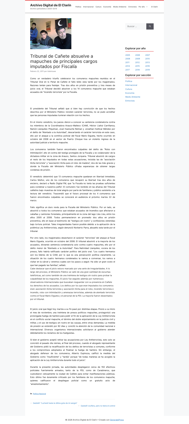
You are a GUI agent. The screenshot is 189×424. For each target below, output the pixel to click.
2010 (147, 58)
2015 (137, 66)
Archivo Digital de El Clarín (50, 5)
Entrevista (132, 7)
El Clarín (154, 7)
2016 (147, 66)
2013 (147, 62)
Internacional (88, 7)
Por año (142, 7)
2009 (137, 58)
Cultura (98, 7)
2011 (127, 62)
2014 (127, 66)
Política (78, 7)
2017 (127, 70)
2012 (137, 62)
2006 (137, 55)
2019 (147, 70)
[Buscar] (150, 26)
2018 (137, 70)
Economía (107, 7)
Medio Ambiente (119, 7)
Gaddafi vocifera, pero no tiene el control (98, 406)
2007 (147, 55)
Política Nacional (39, 394)
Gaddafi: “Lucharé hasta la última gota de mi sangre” (55, 403)
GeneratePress (117, 420)
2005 (127, 55)
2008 (127, 58)
